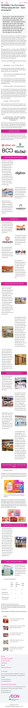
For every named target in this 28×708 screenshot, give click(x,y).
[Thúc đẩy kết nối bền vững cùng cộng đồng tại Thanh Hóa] (5, 635)
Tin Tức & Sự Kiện (5, 660)
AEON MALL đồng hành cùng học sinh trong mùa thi (17, 641)
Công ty (3, 656)
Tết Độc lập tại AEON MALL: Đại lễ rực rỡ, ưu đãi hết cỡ (17, 619)
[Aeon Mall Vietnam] (7, 2)
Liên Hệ (3, 665)
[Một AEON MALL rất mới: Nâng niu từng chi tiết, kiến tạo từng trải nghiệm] (5, 649)
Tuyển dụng (4, 663)
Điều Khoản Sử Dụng (14, 704)
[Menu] (2, 2)
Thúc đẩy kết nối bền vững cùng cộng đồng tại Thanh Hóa (16, 633)
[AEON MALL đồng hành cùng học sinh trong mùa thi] (5, 642)
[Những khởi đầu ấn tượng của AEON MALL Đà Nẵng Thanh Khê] (5, 628)
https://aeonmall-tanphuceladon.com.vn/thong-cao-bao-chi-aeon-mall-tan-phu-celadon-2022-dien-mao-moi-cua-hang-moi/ (13, 607)
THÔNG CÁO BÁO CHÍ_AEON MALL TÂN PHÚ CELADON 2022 (14, 611)
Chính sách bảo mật (6, 667)
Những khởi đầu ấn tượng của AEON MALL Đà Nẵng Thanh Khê (17, 626)
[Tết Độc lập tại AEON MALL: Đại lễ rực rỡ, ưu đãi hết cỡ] (5, 620)
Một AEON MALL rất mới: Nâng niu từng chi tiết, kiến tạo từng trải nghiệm (17, 649)
